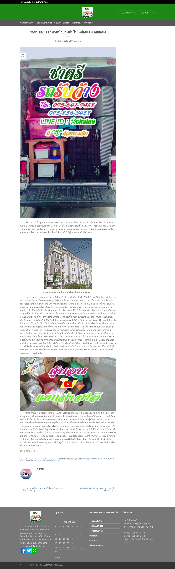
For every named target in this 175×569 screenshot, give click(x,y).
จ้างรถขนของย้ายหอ (67, 459)
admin (78, 41)
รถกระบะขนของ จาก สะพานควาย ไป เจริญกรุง (97, 489)
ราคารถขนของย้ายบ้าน (49, 461)
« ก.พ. (57, 557)
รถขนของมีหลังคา (32, 461)
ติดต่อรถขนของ (82, 459)
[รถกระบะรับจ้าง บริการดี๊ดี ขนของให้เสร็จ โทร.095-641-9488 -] (87, 12)
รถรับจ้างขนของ (61, 23)
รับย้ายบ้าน (76, 23)
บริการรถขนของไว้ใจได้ (99, 459)
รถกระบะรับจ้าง (27, 23)
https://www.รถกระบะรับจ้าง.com (49, 565)
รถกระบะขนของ (44, 23)
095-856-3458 (147, 13)
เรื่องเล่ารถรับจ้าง (96, 546)
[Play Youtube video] (68, 384)
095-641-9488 (127, 13)
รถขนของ (88, 23)
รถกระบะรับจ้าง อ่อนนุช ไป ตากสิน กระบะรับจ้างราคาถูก (43, 489)
